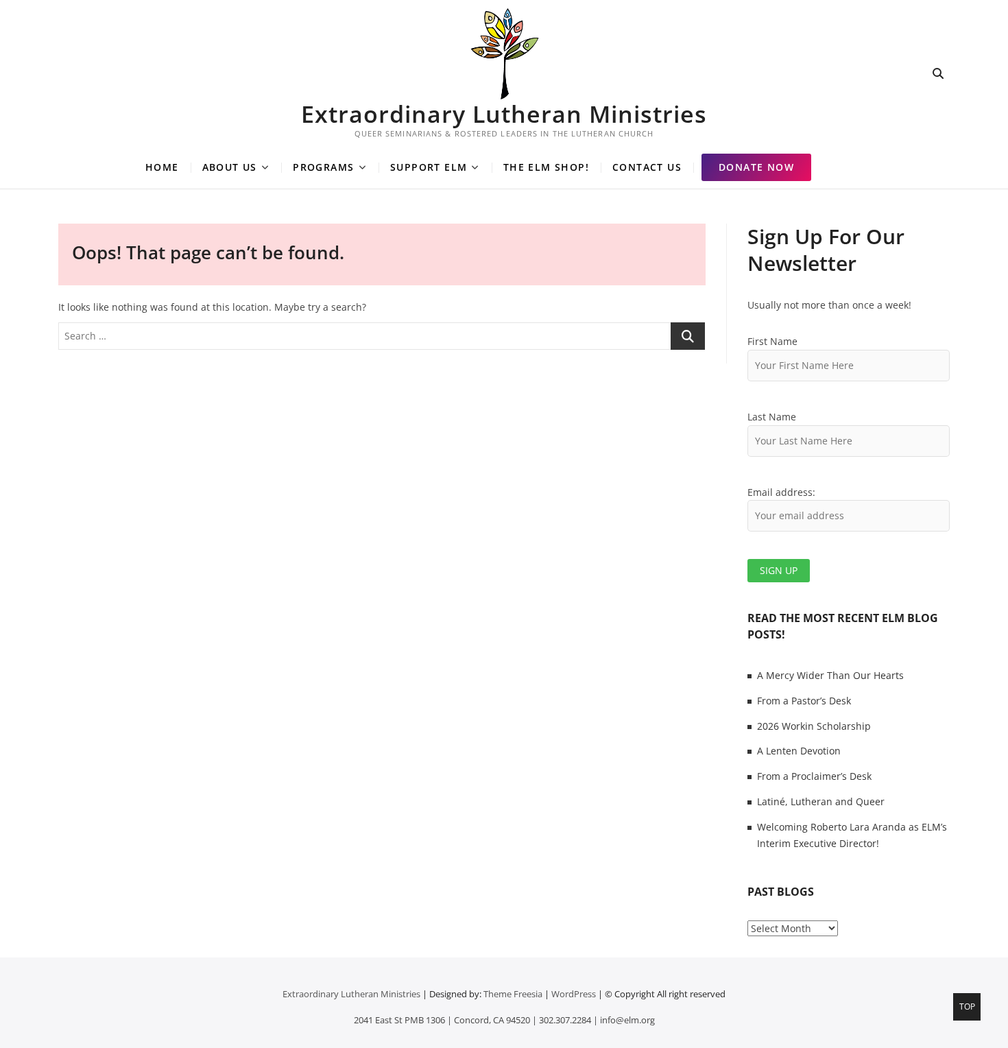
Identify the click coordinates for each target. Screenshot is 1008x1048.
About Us (229, 167)
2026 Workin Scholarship (814, 726)
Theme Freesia (512, 994)
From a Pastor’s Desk (804, 700)
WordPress (573, 994)
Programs (323, 167)
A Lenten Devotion (799, 750)
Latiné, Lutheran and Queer (821, 801)
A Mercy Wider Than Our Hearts (830, 675)
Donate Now (756, 167)
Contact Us (647, 167)
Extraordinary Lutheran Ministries (504, 114)
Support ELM (428, 167)
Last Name (771, 416)
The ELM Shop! (546, 167)
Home (162, 167)
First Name (772, 341)
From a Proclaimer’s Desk (814, 776)
